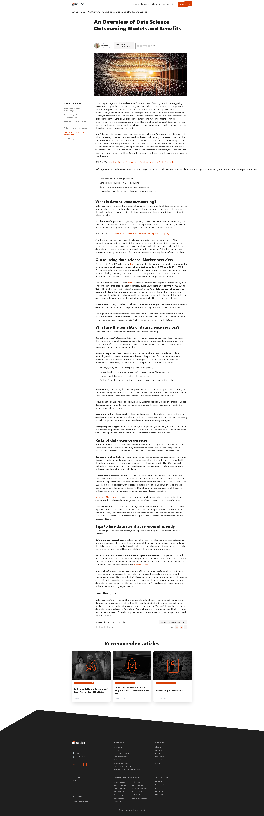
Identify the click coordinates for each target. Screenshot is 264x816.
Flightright (158, 782)
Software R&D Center (121, 763)
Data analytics (159, 791)
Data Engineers (119, 801)
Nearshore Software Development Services (128, 769)
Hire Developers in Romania (169, 690)
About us (158, 747)
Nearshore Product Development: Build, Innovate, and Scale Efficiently (141, 162)
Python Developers (120, 788)
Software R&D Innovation (81, 801)
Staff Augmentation (120, 757)
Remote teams (133, 4)
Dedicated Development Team (124, 760)
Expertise (77, 777)
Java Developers (119, 782)
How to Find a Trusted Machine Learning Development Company (138, 234)
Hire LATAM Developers (122, 753)
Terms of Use (159, 760)
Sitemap (158, 763)
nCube (75, 12)
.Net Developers (137, 785)
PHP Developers (119, 792)
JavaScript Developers (139, 788)
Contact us (185, 4)
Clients (154, 4)
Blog (173, 4)
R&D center (145, 4)
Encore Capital (160, 785)
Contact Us (159, 750)
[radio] (138, 46)
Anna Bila (104, 46)
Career (157, 753)
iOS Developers (137, 792)
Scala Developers (138, 795)
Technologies (118, 750)
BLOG (75, 781)
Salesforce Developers (139, 798)
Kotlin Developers (120, 785)
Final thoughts (70, 139)
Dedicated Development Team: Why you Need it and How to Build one (132, 690)
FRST (157, 788)
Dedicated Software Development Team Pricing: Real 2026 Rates (91, 690)
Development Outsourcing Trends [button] (123, 45)
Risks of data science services (75, 128)
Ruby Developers (119, 795)
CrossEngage (159, 794)
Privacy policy (159, 757)
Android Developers (139, 782)
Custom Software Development (124, 766)
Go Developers (119, 798)
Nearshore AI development (108, 497)
